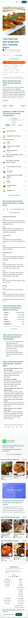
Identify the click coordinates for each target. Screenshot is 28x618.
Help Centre (7, 586)
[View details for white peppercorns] (4, 151)
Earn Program (7, 602)
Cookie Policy (21, 603)
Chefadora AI (7, 582)
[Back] (2, 2)
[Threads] (19, 576)
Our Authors (20, 589)
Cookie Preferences (19, 605)
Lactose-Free (5, 72)
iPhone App (20, 596)
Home (20, 580)
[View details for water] (4, 181)
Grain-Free (22, 72)
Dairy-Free (18, 70)
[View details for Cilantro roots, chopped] (4, 146)
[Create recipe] (16, 2)
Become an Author (7, 600)
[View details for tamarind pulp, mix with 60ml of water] (4, 177)
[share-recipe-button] (7, 55)
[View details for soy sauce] (4, 171)
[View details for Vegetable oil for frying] (4, 136)
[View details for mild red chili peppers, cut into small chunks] (4, 156)
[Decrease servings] (4, 119)
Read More (11, 447)
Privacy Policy (21, 602)
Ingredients (20, 591)
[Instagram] (9, 576)
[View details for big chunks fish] (4, 131)
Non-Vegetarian (6, 70)
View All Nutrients (14, 328)
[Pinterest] (13, 576)
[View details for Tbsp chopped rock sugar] (4, 167)
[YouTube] (17, 576)
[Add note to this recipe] (4, 209)
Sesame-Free (5, 74)
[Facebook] (11, 576)
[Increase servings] (23, 119)
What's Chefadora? (7, 580)
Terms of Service (20, 600)
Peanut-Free (16, 72)
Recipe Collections (21, 587)
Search (20, 582)
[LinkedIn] (15, 576)
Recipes (20, 592)
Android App (20, 594)
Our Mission (7, 584)
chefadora (14, 566)
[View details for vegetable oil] (4, 190)
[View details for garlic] (4, 142)
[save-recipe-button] (4, 55)
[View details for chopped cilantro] (4, 186)
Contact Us (7, 603)
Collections (20, 586)
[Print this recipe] (7, 209)
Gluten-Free (12, 70)
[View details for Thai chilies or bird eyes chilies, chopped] (4, 162)
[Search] (19, 2)
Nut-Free (10, 72)
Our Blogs (21, 584)
